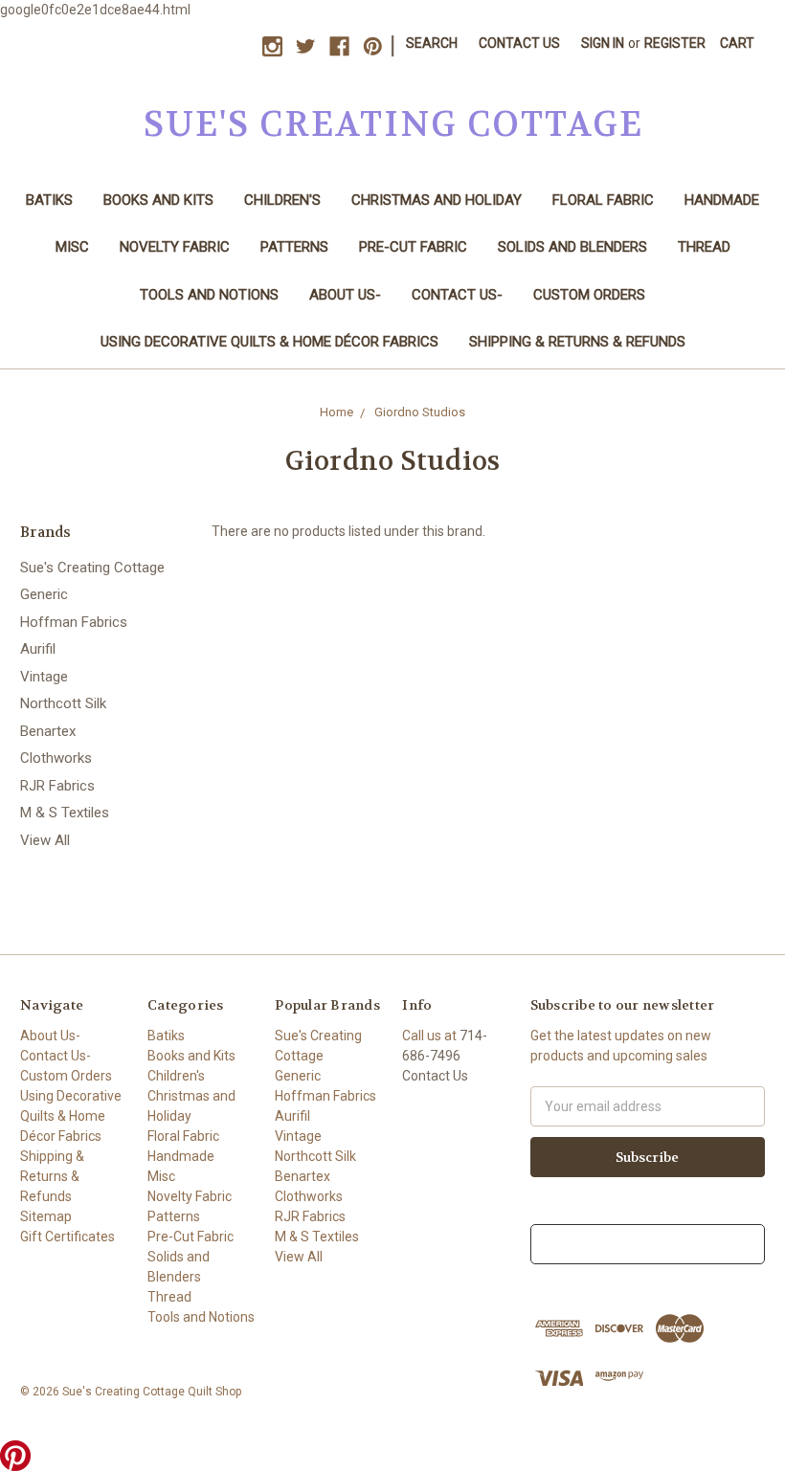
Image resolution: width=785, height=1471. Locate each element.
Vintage (44, 676)
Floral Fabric (603, 200)
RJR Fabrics (57, 785)
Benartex (48, 731)
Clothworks (56, 758)
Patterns (294, 247)
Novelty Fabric (175, 247)
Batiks (49, 200)
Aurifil (38, 648)
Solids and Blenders (572, 247)
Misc (72, 247)
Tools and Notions (209, 294)
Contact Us (519, 43)
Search (432, 43)
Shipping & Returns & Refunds (577, 341)
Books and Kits (158, 200)
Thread (704, 247)
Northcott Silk (63, 703)
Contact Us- (457, 294)
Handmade (721, 200)
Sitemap (46, 1216)
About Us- (345, 294)
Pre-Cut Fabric (413, 247)
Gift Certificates (67, 1236)
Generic (44, 594)
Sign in (602, 43)
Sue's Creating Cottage (92, 567)
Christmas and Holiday (436, 200)
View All (45, 840)
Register (675, 43)
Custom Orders (589, 294)
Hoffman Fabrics (73, 622)
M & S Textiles (64, 812)
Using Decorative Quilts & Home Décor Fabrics (269, 341)
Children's (282, 200)
